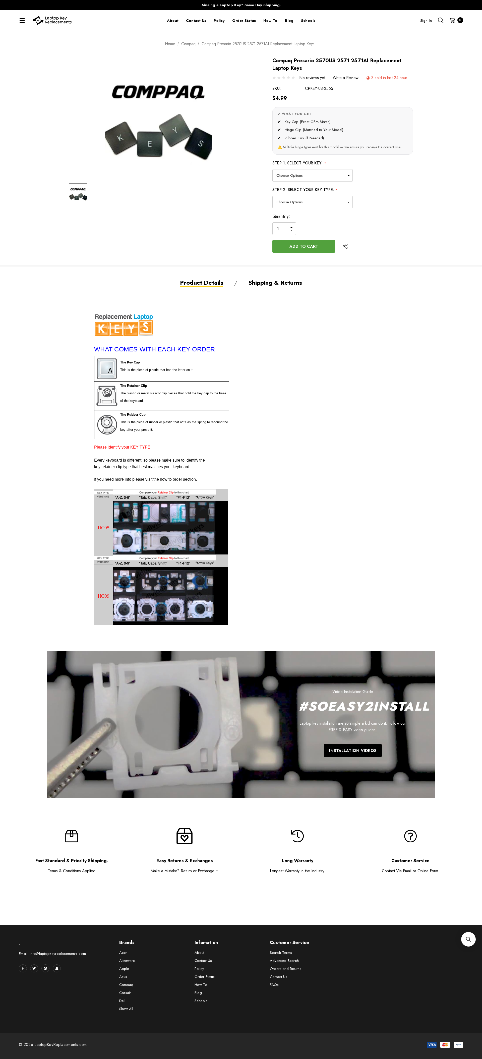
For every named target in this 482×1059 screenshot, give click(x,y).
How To (201, 984)
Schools (201, 1001)
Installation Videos (353, 751)
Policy (199, 968)
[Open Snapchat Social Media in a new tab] (57, 968)
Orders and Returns (285, 968)
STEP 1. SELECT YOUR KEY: (299, 163)
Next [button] (340, 5)
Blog (198, 992)
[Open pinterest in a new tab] (45, 968)
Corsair (125, 992)
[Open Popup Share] (345, 246)
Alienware (127, 960)
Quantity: (281, 216)
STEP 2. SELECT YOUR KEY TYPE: (304, 190)
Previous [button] (142, 5)
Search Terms (281, 952)
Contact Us (203, 960)
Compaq (126, 984)
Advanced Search (284, 960)
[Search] (440, 20)
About (199, 952)
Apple (124, 968)
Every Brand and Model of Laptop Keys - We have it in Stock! (241, 7)
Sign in (426, 20)
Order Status (205, 976)
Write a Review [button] (345, 77)
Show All (126, 1009)
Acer (123, 952)
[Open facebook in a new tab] (23, 968)
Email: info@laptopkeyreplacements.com (52, 953)
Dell (122, 1001)
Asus (123, 976)
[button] (468, 939)
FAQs (274, 984)
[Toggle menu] (22, 20)
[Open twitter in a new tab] (34, 968)
